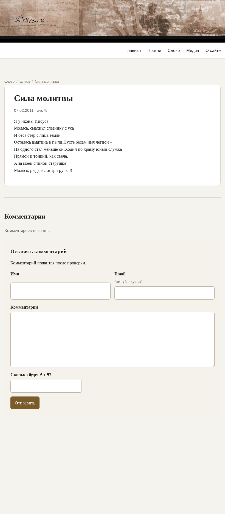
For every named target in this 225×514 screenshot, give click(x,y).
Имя (14, 273)
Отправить (25, 403)
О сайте (213, 50)
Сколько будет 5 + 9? (30, 374)
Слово (174, 50)
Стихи (24, 81)
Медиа (192, 50)
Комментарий (24, 307)
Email (128, 277)
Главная (133, 50)
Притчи (154, 50)
